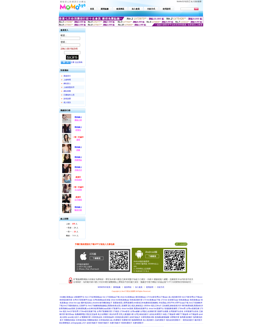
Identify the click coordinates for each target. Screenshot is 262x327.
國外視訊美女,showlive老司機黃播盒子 (96, 303)
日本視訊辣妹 (81, 320)
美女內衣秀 (113, 314)
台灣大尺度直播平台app (82, 300)
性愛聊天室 (126, 320)
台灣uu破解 (135, 311)
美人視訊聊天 (148, 320)
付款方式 (160, 287)
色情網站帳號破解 (162, 317)
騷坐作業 (78, 210)
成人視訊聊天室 (174, 297)
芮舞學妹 (78, 160)
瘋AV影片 (198, 320)
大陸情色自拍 (96, 317)
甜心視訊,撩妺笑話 (135, 306)
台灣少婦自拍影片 (141, 314)
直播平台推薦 (162, 311)
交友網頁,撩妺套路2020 (171, 306)
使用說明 (149, 287)
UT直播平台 (116, 308)
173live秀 (182, 308)
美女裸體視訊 (64, 323)
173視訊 (116, 311)
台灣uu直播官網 (192, 308)
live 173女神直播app (93, 297)
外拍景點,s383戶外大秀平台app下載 (173, 303)
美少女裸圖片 (103, 314)
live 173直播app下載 (111, 297)
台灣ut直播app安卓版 (101, 300)
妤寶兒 (78, 130)
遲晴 (78, 140)
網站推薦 (67, 91)
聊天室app (70, 314)
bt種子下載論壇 (182, 314)
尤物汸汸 (78, 170)
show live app (74, 303)
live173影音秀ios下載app (192, 297)
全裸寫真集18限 (147, 317)
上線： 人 (71, 224)
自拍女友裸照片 (155, 314)
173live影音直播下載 (87, 311)
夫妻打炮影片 (115, 323)
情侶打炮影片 (103, 323)
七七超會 (78, 190)
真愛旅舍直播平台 (141, 308)
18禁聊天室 (174, 317)
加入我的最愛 (196, 1)
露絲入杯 (78, 120)
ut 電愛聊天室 (85, 317)
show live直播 (127, 308)
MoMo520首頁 (183, 1)
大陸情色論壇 (108, 317)
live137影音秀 (73, 311)
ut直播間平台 (79, 297)
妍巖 (78, 150)
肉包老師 (78, 180)
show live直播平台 (156, 308)
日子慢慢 (78, 200)
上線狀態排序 (69, 87)
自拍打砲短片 (134, 317)
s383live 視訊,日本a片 (153, 306)
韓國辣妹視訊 (92, 320)
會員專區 (127, 287)
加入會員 (138, 287)
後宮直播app (140, 297)
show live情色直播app (120, 300)
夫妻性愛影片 (138, 323)
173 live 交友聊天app (169, 300)
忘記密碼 (78, 62)
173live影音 (125, 311)
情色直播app (184, 300)
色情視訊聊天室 (65, 300)
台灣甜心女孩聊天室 (148, 311)
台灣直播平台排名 (176, 311)
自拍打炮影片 (92, 323)
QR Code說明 (181, 244)
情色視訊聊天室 (136, 300)
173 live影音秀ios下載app (157, 297)
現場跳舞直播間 (170, 308)
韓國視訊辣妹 (69, 320)
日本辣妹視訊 (104, 320)
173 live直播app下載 (151, 300)
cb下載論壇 (193, 314)
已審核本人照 (69, 95)
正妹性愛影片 (160, 320)
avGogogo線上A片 (78, 323)
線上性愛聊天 (115, 320)
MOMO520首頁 (104, 287)
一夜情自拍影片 (187, 320)
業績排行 (67, 76)
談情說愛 (67, 99)
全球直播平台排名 (191, 311)
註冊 (72, 62)
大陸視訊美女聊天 (121, 317)
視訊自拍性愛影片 (173, 320)
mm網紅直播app (66, 297)
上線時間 (67, 80)
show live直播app (127, 297)
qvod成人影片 (73, 317)
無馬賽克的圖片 (186, 317)
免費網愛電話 (80, 314)
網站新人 (67, 83)
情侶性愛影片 (126, 323)
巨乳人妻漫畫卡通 (126, 314)
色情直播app (195, 300)
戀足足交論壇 (91, 314)
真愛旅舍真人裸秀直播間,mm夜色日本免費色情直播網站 (135, 303)
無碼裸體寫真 (136, 320)
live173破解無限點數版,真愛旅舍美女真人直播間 (107, 306)
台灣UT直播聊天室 (104, 311)
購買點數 (117, 287)
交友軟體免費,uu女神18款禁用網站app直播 (93, 308)
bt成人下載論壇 (169, 314)
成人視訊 (67, 102)
